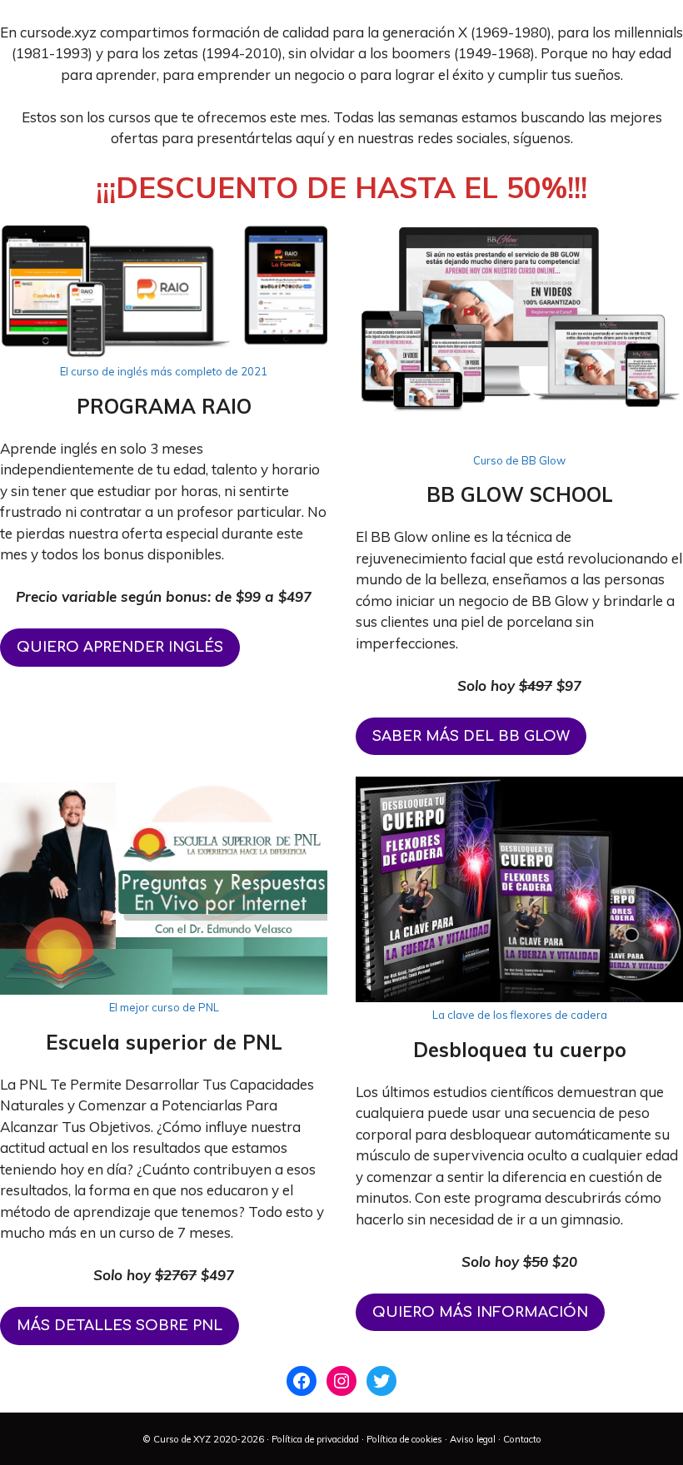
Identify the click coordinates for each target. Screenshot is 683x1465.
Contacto (522, 1439)
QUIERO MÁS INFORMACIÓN (480, 1312)
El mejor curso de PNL (164, 1007)
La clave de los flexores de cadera (519, 1014)
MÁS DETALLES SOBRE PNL (119, 1325)
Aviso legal (473, 1439)
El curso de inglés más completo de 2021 (163, 371)
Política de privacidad (315, 1439)
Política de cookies (404, 1439)
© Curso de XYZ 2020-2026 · (207, 1439)
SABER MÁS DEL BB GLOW (471, 736)
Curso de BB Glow (519, 460)
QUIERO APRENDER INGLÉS (120, 647)
